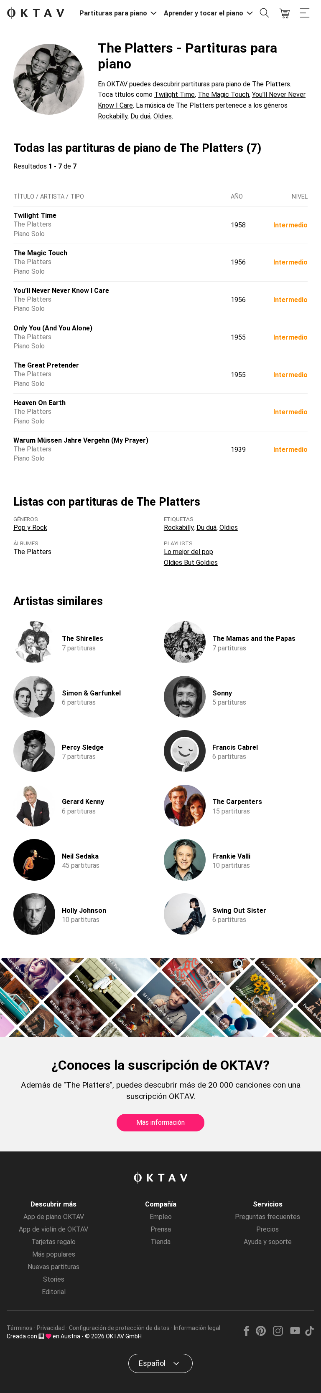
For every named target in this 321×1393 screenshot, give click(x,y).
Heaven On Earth (39, 403)
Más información (160, 1122)
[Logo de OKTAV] (35, 13)
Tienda (160, 1242)
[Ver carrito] (284, 13)
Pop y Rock (30, 528)
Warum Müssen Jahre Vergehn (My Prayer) (80, 440)
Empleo (161, 1217)
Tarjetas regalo (53, 1242)
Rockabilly (112, 116)
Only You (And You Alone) (52, 328)
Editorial (54, 1292)
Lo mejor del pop (188, 552)
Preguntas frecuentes (267, 1217)
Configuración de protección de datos (119, 1328)
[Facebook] (247, 1334)
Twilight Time (174, 94)
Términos (20, 1328)
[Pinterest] (261, 1334)
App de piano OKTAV (53, 1217)
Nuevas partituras (53, 1267)
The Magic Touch (223, 94)
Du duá (140, 116)
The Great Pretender (46, 365)
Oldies (162, 116)
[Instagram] (277, 1334)
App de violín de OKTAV (53, 1229)
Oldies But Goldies (191, 563)
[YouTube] (295, 1334)
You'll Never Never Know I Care (61, 291)
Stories (53, 1279)
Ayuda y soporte (268, 1242)
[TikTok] (309, 1334)
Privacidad (51, 1328)
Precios (267, 1229)
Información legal (197, 1328)
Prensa (160, 1229)
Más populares (53, 1254)
